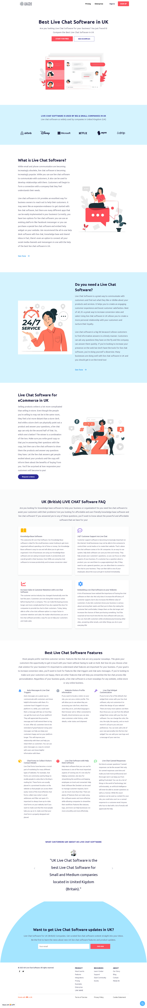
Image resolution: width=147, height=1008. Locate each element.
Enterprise (99, 4)
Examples (78, 984)
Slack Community (100, 978)
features (78, 974)
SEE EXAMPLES (84, 39)
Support (97, 974)
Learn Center (99, 971)
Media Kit (116, 981)
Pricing (88, 4)
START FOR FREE (62, 39)
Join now (100, 946)
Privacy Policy (99, 997)
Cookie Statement (119, 997)
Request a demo (28, 477)
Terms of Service (81, 997)
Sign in (112, 4)
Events (96, 981)
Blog (114, 974)
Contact (115, 978)
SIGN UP (123, 4)
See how (22, 256)
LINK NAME (79, 990)
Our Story (116, 971)
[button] (34, 868)
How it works (79, 971)
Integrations (79, 978)
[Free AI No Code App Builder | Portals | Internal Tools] (9, 1004)
